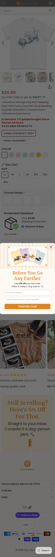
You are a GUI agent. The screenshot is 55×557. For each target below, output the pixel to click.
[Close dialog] (51, 247)
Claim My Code (27, 306)
